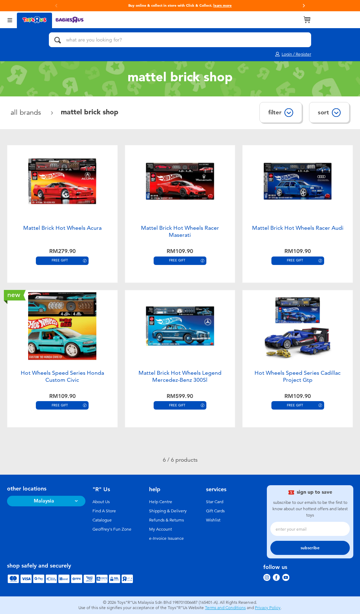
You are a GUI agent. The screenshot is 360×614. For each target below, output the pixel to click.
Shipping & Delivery (168, 510)
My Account (160, 529)
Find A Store (104, 510)
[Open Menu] (10, 19)
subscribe (310, 547)
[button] (304, 5)
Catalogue (102, 520)
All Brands (27, 112)
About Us (101, 501)
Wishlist (213, 520)
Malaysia (44, 501)
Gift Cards (215, 510)
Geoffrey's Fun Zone (111, 529)
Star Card (214, 501)
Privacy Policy (268, 607)
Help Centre (160, 501)
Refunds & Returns (166, 520)
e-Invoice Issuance (166, 538)
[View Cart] (307, 19)
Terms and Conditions (225, 607)
